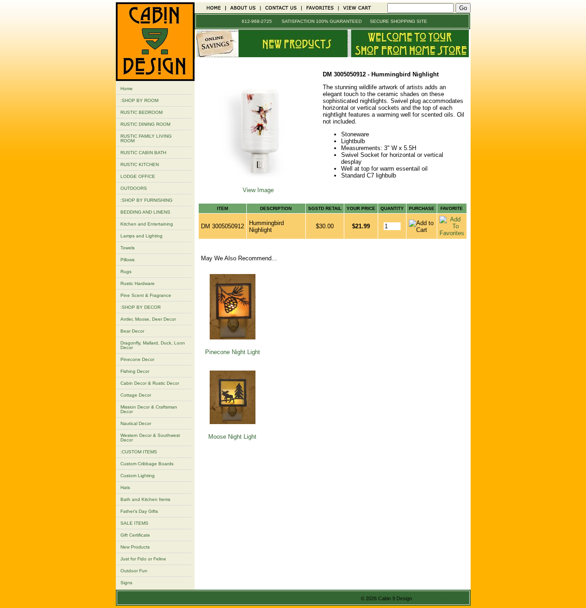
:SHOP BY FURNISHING (146, 200)
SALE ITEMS (134, 523)
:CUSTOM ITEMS (138, 451)
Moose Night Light (232, 436)
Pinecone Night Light (232, 352)
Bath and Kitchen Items (145, 499)
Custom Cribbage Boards (147, 463)
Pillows (127, 259)
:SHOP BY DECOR (140, 307)
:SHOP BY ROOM (139, 100)
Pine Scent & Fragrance (145, 295)
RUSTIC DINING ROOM (145, 124)
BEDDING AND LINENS (145, 212)
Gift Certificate (135, 535)
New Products (135, 546)
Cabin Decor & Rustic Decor (149, 383)
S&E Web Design (435, 598)
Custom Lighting (137, 475)
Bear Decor (132, 331)
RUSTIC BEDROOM (141, 112)
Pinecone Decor (137, 359)
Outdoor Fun (133, 570)
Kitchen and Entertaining (146, 223)
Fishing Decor (134, 371)
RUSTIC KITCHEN (139, 164)
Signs (126, 582)
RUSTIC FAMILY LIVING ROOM (146, 138)
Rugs (125, 271)
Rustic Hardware (137, 283)
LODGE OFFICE (137, 176)
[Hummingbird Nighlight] (258, 183)
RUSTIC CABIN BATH (143, 152)
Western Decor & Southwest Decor (150, 437)
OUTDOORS (133, 188)
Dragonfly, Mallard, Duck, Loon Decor (152, 345)
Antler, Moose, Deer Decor (148, 319)
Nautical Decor (135, 423)
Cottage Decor (135, 395)
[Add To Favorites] (452, 233)
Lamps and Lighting (141, 235)
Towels (127, 247)
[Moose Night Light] (232, 422)
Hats (125, 487)
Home (126, 88)
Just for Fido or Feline (143, 558)
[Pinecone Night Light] (232, 337)
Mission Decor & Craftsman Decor (148, 409)
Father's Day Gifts (139, 511)
